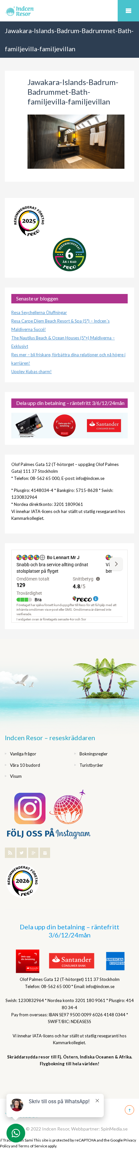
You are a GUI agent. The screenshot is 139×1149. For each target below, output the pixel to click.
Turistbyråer (91, 765)
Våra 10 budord (25, 765)
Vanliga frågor (23, 753)
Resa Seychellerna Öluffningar (39, 312)
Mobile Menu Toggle (128, 10)
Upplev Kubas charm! (31, 371)
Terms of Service (32, 1145)
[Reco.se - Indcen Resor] (29, 221)
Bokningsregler (94, 753)
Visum (16, 776)
